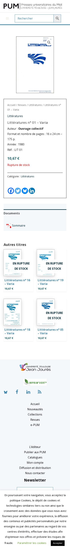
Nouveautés (35, 409)
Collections (35, 414)
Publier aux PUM (35, 452)
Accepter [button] (57, 543)
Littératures (35, 105)
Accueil (11, 105)
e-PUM (35, 425)
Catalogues (35, 457)
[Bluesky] (25, 187)
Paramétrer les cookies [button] (31, 543)
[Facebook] (11, 187)
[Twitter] (18, 187)
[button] (49, 42)
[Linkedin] (32, 187)
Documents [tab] (12, 213)
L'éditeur (35, 447)
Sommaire (18, 226)
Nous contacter (35, 473)
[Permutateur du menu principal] (7, 18)
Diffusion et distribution (35, 468)
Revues (22, 105)
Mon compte (35, 463)
